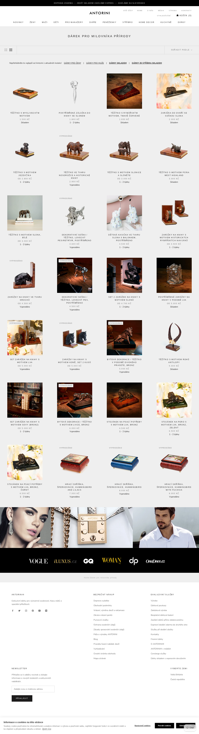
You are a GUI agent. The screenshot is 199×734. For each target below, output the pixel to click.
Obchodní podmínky (103, 605)
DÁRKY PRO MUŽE (95, 63)
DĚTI (56, 22)
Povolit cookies (164, 726)
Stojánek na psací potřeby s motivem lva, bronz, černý (24, 487)
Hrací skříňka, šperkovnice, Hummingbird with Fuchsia (174, 487)
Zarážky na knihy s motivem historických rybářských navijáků (174, 238)
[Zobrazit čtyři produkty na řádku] (10, 50)
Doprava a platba (101, 600)
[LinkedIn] (46, 610)
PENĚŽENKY (110, 22)
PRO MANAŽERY (74, 22)
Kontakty (187, 10)
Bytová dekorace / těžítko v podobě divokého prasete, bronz (124, 362)
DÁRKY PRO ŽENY (72, 63)
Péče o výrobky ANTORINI (105, 634)
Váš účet (128, 10)
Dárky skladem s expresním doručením (168, 658)
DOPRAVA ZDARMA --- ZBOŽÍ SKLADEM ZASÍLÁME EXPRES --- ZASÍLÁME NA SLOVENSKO (99, 3)
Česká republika (177, 679)
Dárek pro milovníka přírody (103, 577)
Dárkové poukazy (158, 605)
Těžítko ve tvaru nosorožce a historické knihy (74, 175)
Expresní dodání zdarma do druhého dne (169, 624)
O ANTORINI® (157, 644)
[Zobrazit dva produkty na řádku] (6, 50)
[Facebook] (13, 610)
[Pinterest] (33, 610)
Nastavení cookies (142, 726)
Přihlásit (22, 698)
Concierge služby (158, 653)
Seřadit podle (180, 50)
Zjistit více (46, 729)
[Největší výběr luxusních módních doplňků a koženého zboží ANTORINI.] (99, 13)
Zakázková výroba (159, 610)
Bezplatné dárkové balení (162, 615)
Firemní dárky (157, 639)
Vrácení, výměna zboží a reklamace (109, 610)
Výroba (173, 10)
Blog (96, 639)
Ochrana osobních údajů (104, 624)
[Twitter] (19, 610)
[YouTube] (39, 610)
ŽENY (33, 22)
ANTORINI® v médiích (161, 648)
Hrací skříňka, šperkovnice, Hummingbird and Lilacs (74, 487)
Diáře (93, 22)
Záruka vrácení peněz (103, 615)
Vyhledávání (164, 15)
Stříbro (128, 22)
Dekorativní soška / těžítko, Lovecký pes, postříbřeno (75, 300)
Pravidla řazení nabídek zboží (106, 644)
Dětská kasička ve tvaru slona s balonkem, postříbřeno (124, 238)
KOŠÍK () (186, 15)
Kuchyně (166, 22)
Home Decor (146, 22)
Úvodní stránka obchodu (105, 653)
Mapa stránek (100, 658)
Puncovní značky (101, 620)
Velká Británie (176, 674)
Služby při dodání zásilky (162, 629)
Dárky (182, 22)
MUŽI (45, 22)
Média (161, 10)
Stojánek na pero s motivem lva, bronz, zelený (174, 425)
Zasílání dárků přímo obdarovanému (167, 620)
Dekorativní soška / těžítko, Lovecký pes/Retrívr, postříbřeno (74, 238)
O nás (150, 10)
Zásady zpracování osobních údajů (109, 629)
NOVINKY (18, 22)
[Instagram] (26, 610)
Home (140, 10)
